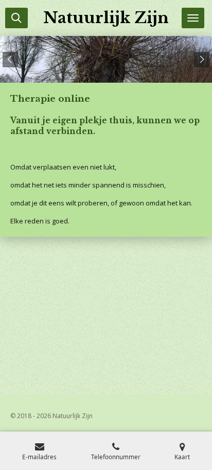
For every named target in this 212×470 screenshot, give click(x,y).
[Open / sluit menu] (193, 18)
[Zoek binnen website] (16, 18)
